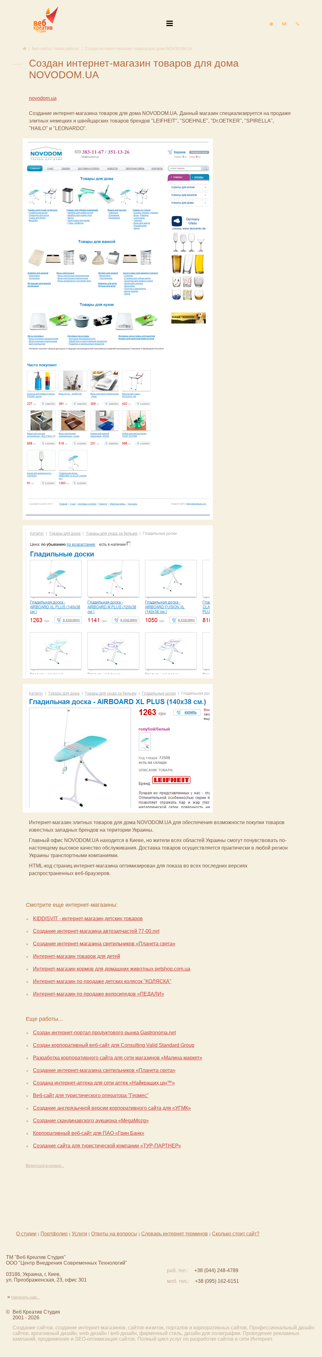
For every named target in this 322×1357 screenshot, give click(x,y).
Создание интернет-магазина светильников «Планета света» (104, 943)
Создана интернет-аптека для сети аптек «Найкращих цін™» (104, 1083)
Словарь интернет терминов (174, 1233)
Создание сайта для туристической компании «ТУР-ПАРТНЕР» (107, 1145)
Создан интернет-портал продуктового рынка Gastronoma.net (104, 1032)
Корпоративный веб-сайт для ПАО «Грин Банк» (88, 1133)
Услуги (79, 1233)
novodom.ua (43, 98)
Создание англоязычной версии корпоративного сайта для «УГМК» (112, 1108)
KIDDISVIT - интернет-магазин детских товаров (88, 918)
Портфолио (54, 1233)
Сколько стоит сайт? (235, 1233)
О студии (26, 1233)
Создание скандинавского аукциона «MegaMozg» (91, 1120)
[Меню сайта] (169, 23)
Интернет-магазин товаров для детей (76, 956)
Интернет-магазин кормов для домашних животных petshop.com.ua (111, 968)
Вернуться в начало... (45, 1165)
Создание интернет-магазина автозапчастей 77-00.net (96, 931)
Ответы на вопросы (114, 1233)
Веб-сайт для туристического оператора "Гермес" (91, 1095)
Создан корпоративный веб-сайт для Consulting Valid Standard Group (113, 1045)
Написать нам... (25, 1297)
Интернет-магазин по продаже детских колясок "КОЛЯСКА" (102, 981)
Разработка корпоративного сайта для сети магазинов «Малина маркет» (117, 1057)
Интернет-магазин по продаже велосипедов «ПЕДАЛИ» (98, 994)
